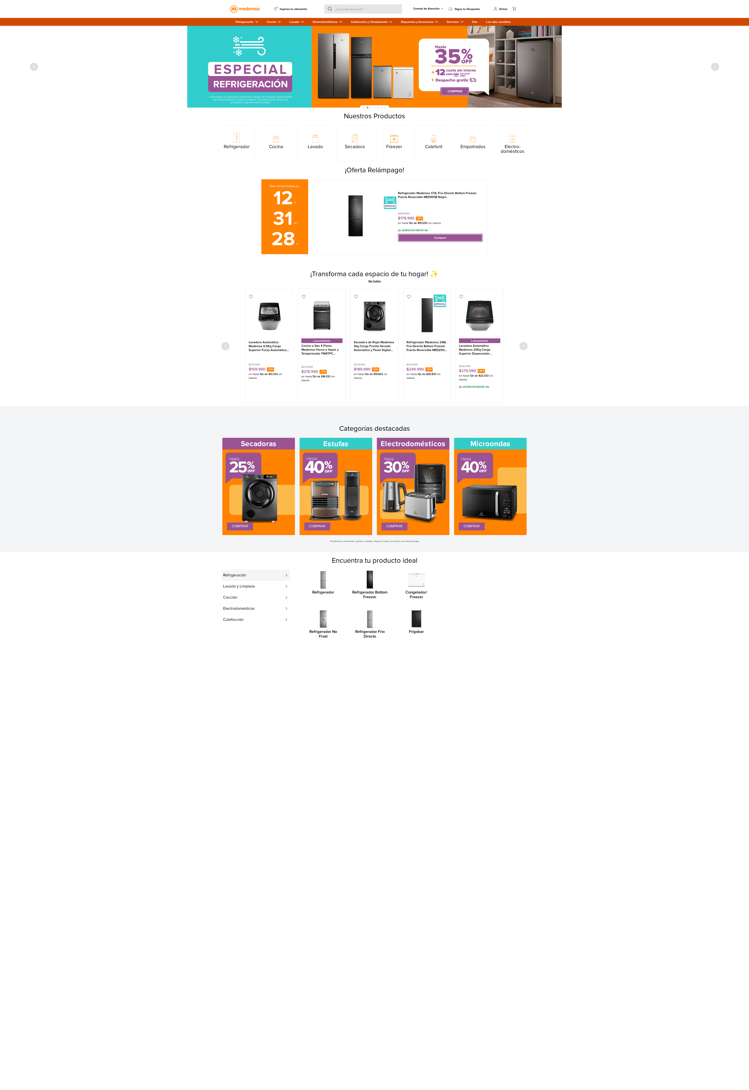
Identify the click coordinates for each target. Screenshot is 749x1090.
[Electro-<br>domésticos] (512, 143)
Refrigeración (234, 575)
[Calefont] (434, 143)
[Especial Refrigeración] (374, 67)
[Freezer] (394, 143)
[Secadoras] (355, 143)
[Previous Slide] (34, 67)
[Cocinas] (276, 143)
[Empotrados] (473, 143)
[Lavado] (315, 143)
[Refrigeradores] (237, 143)
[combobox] (363, 9)
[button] (291, 9)
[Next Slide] (715, 67)
